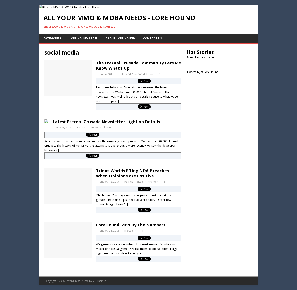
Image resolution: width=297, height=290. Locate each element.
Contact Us (152, 38)
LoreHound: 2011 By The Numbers (130, 225)
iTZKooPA (130, 230)
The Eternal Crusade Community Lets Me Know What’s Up (138, 65)
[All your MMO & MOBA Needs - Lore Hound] (70, 7)
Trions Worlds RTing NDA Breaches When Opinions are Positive (132, 173)
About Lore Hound (120, 38)
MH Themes (99, 281)
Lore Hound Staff (83, 38)
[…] (120, 101)
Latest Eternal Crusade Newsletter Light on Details (106, 121)
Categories (52, 38)
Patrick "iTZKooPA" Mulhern (136, 74)
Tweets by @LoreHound (202, 72)
